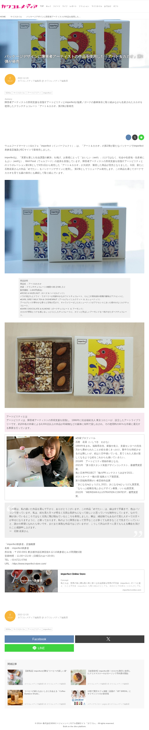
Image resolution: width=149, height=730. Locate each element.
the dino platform (78, 726)
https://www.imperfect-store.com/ (29, 563)
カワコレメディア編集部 (29, 81)
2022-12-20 (23, 78)
